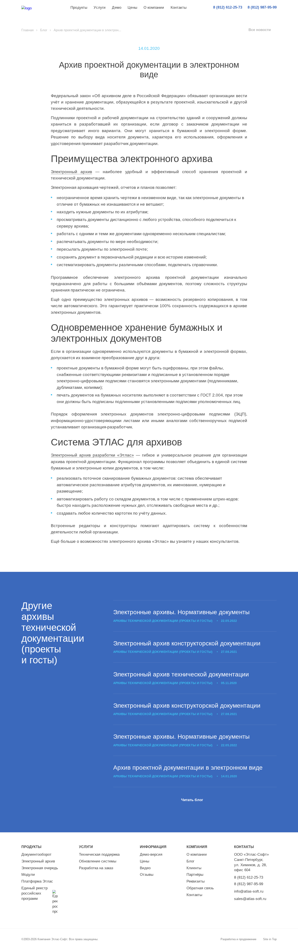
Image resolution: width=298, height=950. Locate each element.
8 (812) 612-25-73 (248, 877)
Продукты (78, 7)
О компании (154, 7)
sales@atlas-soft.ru (250, 899)
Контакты (179, 7)
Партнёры (195, 874)
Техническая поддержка (99, 854)
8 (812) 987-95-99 (248, 884)
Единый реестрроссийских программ (34, 893)
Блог (43, 30)
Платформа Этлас (37, 881)
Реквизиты (196, 881)
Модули (28, 874)
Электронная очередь (39, 868)
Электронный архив (71, 171)
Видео (145, 868)
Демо (116, 7)
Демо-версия (151, 854)
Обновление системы (97, 861)
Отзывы (146, 874)
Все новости (259, 30)
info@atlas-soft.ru (248, 891)
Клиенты (194, 868)
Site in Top (270, 939)
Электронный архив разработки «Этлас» (92, 455)
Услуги (100, 7)
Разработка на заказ (96, 868)
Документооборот (36, 854)
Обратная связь (200, 888)
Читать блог (192, 800)
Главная (27, 30)
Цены (132, 7)
